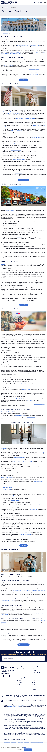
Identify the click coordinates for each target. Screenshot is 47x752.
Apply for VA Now (23, 180)
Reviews (33, 680)
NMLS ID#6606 (7, 742)
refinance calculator (34, 509)
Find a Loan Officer (23, 644)
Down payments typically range (10, 111)
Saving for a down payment (13, 113)
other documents (36, 504)
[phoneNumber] (34, 2)
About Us (34, 678)
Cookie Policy (26, 747)
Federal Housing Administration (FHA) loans (30, 72)
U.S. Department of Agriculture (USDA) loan (25, 118)
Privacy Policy (20, 742)
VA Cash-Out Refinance (16, 150)
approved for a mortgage (39, 404)
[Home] (9, 2)
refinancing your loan (33, 143)
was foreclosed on (26, 389)
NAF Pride (34, 674)
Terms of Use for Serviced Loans (37, 742)
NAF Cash (19, 684)
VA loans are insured (8, 65)
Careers (33, 684)
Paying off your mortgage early (21, 143)
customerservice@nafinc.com (14, 706)
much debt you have (36, 125)
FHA (20, 479)
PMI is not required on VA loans (8, 600)
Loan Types (6, 7)
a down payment (30, 117)
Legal (33, 687)
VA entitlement (18, 173)
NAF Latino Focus (35, 668)
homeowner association (22, 453)
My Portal (40, 2)
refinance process (15, 500)
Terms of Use (26, 742)
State (15, 7)
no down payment (15, 52)
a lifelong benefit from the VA (15, 398)
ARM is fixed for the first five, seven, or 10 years (22, 461)
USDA (23, 479)
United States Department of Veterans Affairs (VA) (28, 45)
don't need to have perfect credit (18, 167)
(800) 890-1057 (5, 673)
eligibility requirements (10, 210)
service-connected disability (19, 159)
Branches (34, 686)
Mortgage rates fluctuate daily (7, 411)
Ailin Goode (5, 33)
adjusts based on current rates (9, 463)
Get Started (23, 80)
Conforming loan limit (38, 481)
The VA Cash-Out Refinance (7, 477)
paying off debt (23, 486)
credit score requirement (34, 69)
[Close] (45, 745)
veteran (7, 41)
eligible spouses (30, 400)
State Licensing (14, 742)
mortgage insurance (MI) (16, 130)
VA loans (3, 264)
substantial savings (31, 417)
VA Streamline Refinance (12, 495)
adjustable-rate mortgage (19, 457)
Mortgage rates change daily (22, 123)
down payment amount (36, 137)
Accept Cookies (28, 749)
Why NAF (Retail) (20, 668)
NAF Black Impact (36, 672)
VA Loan (11, 7)
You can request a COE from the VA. (30, 522)
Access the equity (7, 489)
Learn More (23, 305)
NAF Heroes (34, 670)
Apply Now (23, 545)
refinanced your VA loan (22, 383)
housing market (8, 267)
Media (33, 682)
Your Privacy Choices (19, 749)
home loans (15, 117)
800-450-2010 (17, 696)
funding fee (19, 237)
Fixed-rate (3, 448)
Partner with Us (20, 678)
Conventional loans (37, 52)
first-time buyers (34, 74)
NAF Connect (19, 680)
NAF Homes (19, 682)
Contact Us (34, 689)
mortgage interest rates (20, 415)
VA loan (37, 41)
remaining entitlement (23, 364)
